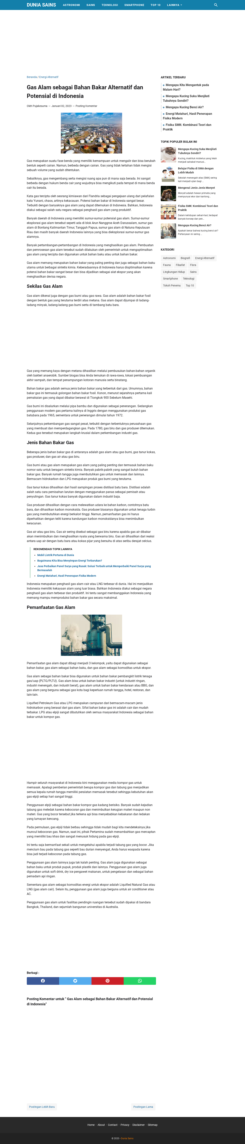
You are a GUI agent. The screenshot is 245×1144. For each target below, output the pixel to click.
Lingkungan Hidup (174, 271)
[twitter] (75, 981)
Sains (91, 5)
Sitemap (153, 1124)
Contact (113, 1124)
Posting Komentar (86, 105)
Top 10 (156, 5)
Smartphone (134, 5)
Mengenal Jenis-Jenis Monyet (196, 187)
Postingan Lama (143, 1106)
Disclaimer (138, 1124)
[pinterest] (107, 981)
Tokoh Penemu (172, 285)
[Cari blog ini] (216, 5)
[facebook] (43, 981)
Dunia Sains (41, 5)
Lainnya (173, 5)
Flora (193, 265)
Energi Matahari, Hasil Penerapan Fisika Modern (66, 575)
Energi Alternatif (204, 258)
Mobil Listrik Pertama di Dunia (55, 555)
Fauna (167, 265)
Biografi (185, 258)
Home (91, 1124)
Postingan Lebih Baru (42, 1106)
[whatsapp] (140, 981)
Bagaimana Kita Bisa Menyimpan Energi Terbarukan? (69, 560)
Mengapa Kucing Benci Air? (184, 107)
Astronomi (71, 5)
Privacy (125, 1124)
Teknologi (110, 5)
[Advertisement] (122, 42)
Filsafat (180, 265)
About (101, 1124)
